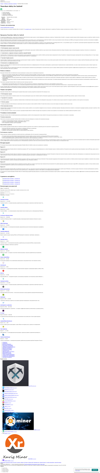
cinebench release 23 (43, 462)
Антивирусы (4, 342)
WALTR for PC (3, 265)
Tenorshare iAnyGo (3, 239)
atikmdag (22, 462)
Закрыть (95, 469)
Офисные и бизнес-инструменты (8, 351)
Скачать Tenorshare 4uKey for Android (7, 27)
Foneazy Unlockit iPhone (4, 257)
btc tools (14, 462)
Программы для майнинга (7, 357)
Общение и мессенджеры (7, 348)
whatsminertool (2, 462)
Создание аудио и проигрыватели (8, 355)
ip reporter (18, 462)
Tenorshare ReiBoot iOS (4, 231)
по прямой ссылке (28, 29)
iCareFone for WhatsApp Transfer (6, 215)
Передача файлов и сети (6, 352)
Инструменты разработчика (7, 347)
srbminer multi (30, 462)
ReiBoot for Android (4, 249)
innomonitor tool (36, 462)
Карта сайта (42, 464)
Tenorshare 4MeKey (4, 207)
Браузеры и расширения (6, 344)
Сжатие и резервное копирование (8, 354)
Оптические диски (5, 350)
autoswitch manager (58, 462)
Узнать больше (77, 470)
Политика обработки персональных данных (32, 464)
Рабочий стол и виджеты (6, 353)
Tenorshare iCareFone (4, 199)
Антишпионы (4, 343)
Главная (1, 3)
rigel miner (26, 462)
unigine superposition (50, 462)
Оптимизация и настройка (7, 349)
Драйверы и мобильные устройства (10, 3)
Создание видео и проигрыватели (8, 356)
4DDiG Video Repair (4, 223)
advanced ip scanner (9, 462)
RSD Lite (2, 273)
